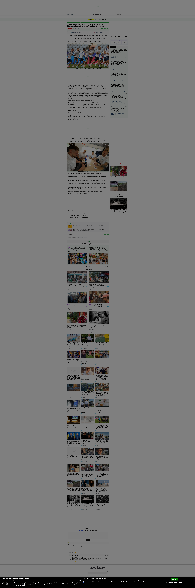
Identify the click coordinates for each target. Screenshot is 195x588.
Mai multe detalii (38, 581)
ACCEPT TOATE (174, 579)
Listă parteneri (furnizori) (87, 582)
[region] (97, 582)
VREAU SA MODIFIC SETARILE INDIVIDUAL (174, 582)
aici (23, 584)
